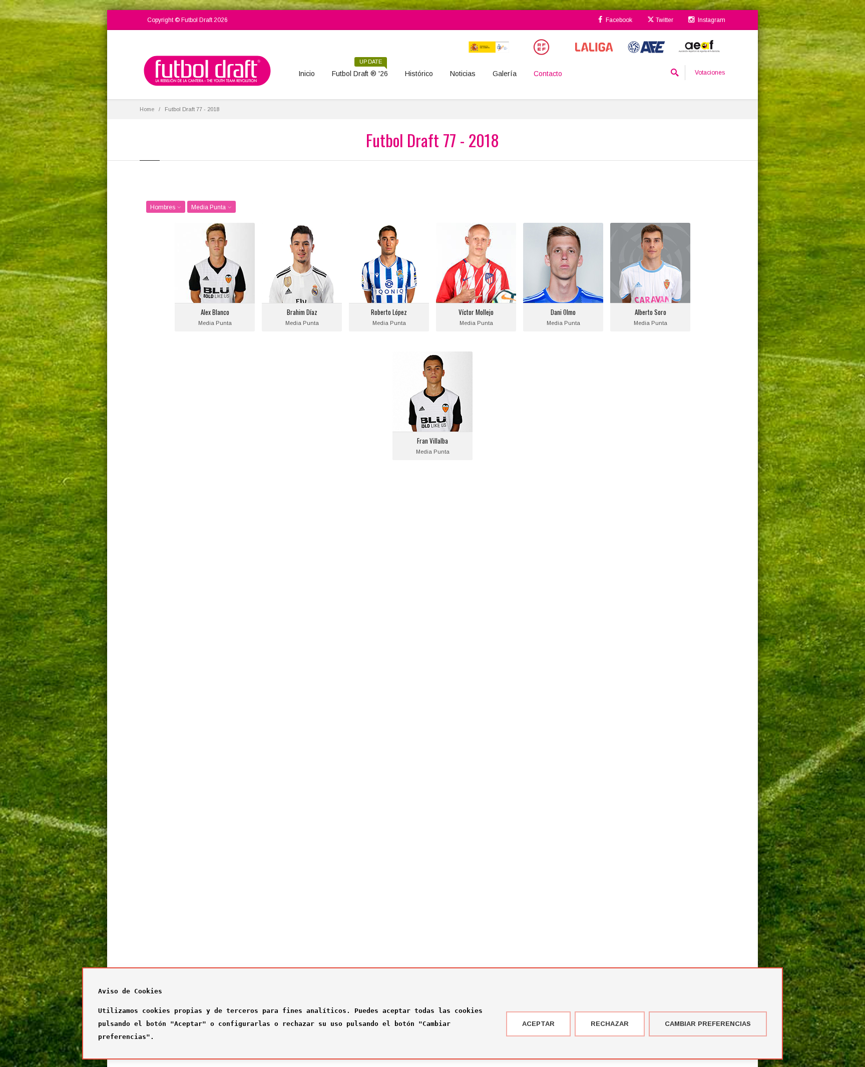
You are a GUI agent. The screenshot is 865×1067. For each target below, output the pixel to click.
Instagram (710, 20)
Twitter (663, 20)
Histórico (419, 74)
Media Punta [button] (209, 207)
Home (147, 109)
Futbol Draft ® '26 (360, 70)
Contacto (548, 74)
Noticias (463, 74)
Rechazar (610, 1023)
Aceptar (538, 1023)
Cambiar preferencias (708, 1023)
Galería (505, 74)
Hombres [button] (163, 207)
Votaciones (710, 72)
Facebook (618, 20)
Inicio (306, 74)
